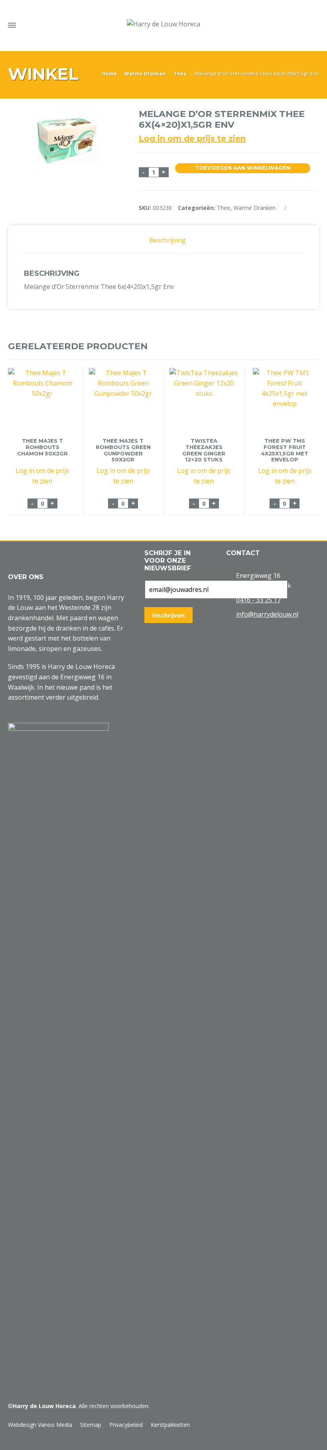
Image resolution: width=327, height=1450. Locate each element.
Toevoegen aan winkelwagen (242, 168)
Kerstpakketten (170, 1424)
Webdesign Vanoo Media (40, 1424)
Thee (180, 73)
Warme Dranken (145, 73)
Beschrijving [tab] (167, 240)
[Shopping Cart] (298, 24)
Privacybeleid (126, 1424)
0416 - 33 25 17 (258, 599)
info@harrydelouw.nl (267, 614)
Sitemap (90, 1424)
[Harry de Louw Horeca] (163, 24)
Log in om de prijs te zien (192, 138)
